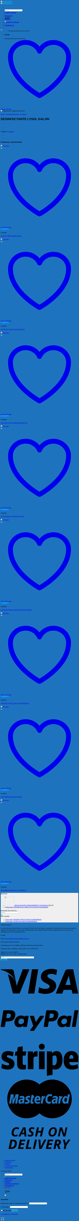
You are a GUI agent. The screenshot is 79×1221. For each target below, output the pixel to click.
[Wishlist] (1, 241)
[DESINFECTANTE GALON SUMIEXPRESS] (5, 613)
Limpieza (23, 114)
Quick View (5, 229)
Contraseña (5, 1207)
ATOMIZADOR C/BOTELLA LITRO (12, 516)
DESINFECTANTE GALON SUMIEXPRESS (15, 703)
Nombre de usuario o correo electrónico (15, 1203)
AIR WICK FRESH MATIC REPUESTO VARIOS (16, 610)
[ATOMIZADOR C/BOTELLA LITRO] (5, 426)
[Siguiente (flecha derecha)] (3, 1219)
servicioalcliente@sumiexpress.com (17, 938)
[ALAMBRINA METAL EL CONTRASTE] (5, 800)
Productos (8, 16)
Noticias (8, 19)
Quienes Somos (10, 12)
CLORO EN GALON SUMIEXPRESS (13, 329)
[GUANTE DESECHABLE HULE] (5, 146)
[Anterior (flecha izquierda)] (1, 1219)
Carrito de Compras (12, 22)
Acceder (15, 1210)
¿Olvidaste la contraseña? (9, 1214)
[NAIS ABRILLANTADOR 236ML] (5, 707)
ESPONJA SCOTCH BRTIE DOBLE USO (14, 423)
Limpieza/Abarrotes (12, 114)
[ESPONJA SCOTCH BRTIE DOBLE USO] (5, 333)
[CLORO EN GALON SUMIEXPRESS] (5, 239)
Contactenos (9, 25)
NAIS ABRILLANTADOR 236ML (11, 797)
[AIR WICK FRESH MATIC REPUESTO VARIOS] (5, 520)
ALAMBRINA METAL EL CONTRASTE (13, 890)
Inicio (2, 114)
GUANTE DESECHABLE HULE (11, 236)
